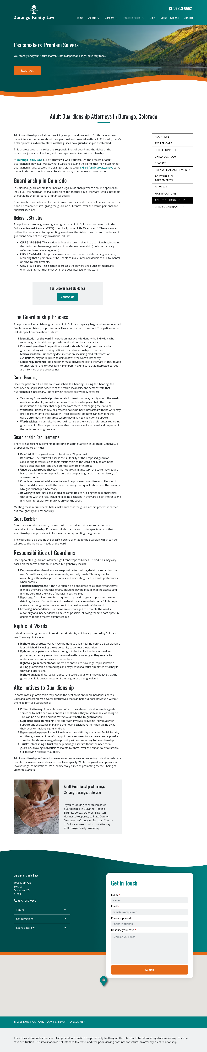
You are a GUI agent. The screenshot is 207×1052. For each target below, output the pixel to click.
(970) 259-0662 (27, 900)
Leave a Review (25, 927)
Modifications (165, 193)
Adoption (162, 137)
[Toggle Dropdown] (99, 18)
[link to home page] (34, 12)
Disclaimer (77, 1021)
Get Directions (24, 919)
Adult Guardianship (170, 200)
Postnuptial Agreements (164, 178)
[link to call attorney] (179, 8)
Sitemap (60, 1021)
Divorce (160, 163)
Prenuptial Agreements (173, 170)
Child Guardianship (169, 207)
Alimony (161, 187)
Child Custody (165, 156)
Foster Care (163, 143)
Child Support (165, 150)
